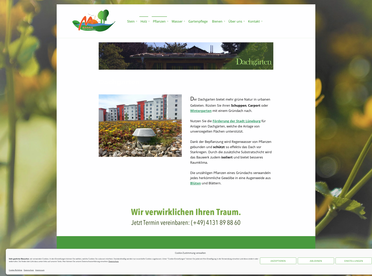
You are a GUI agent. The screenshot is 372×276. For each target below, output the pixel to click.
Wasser (177, 21)
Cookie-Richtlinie (15, 270)
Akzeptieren (278, 260)
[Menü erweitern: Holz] (149, 21)
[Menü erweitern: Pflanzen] (167, 21)
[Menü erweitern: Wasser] (184, 21)
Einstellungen (353, 260)
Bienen (217, 21)
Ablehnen (316, 260)
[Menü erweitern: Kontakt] (262, 21)
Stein (131, 21)
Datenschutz (29, 270)
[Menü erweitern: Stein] (136, 21)
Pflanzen (159, 21)
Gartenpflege (198, 21)
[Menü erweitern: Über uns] (244, 21)
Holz (144, 21)
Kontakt (254, 21)
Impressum (39, 270)
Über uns (235, 21)
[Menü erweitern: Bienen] (224, 21)
